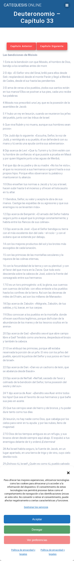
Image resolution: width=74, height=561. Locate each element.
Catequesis (23, 5)
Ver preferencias (37, 540)
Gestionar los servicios (36, 507)
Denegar (37, 529)
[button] (68, 473)
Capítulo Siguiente (52, 46)
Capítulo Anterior (21, 46)
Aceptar (37, 519)
